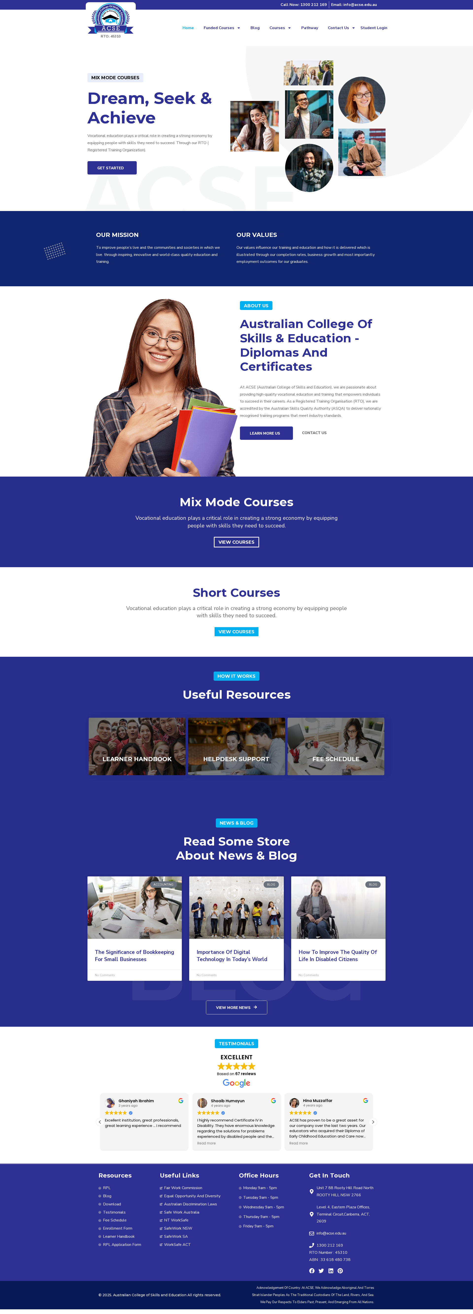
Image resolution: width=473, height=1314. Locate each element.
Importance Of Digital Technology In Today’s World (232, 956)
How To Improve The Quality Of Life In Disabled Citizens (338, 956)
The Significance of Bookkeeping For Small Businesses (134, 956)
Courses (277, 28)
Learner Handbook (137, 759)
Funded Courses (219, 28)
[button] (373, 1122)
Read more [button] (206, 1143)
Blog (255, 28)
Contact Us (338, 28)
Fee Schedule (335, 759)
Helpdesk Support (236, 759)
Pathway (309, 28)
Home (188, 28)
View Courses (236, 542)
